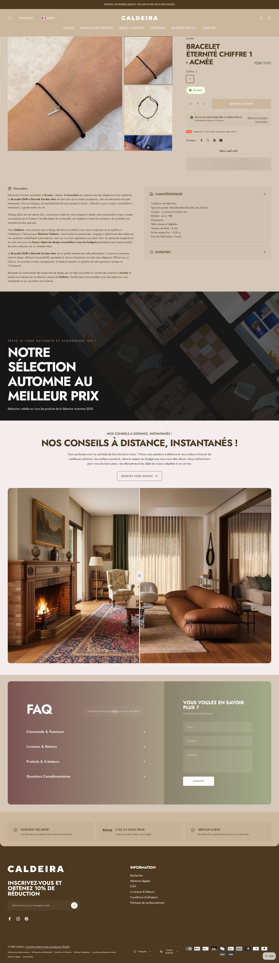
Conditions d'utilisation (144, 897)
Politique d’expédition (82, 952)
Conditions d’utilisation (63, 952)
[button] (148, 60)
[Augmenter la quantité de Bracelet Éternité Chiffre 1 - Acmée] (205, 104)
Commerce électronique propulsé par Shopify (47, 946)
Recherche (136, 875)
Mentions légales (140, 881)
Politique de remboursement (147, 903)
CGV (133, 886)
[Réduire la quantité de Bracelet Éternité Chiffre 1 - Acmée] (190, 104)
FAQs (115, 711)
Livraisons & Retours (142, 892)
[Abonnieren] (74, 905)
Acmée (190, 38)
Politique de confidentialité (42, 952)
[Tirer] (139, 575)
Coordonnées (28, 956)
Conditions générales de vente (104, 952)
